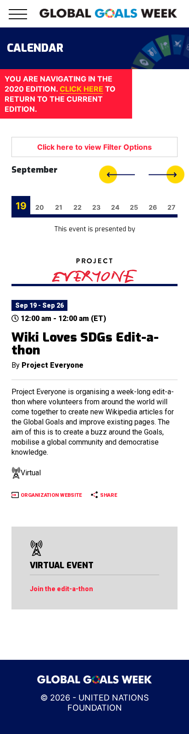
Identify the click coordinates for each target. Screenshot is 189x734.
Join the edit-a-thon (61, 589)
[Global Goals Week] (108, 12)
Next (166, 175)
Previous (117, 175)
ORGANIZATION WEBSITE (51, 495)
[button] (18, 19)
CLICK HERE (81, 88)
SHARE (108, 495)
